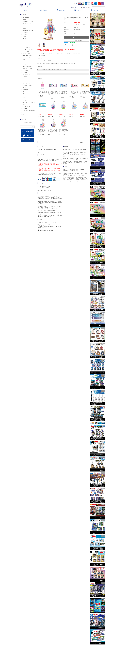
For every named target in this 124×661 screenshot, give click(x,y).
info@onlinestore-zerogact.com (46, 230)
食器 (23, 114)
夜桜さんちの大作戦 (26, 61)
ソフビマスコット (26, 78)
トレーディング (26, 89)
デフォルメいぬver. (26, 74)
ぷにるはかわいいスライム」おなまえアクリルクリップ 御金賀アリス (42, 112)
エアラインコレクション (27, 59)
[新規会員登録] (27, 132)
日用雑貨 (24, 97)
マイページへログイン (80, 7)
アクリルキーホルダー (27, 83)
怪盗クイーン (25, 26)
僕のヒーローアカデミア (27, 68)
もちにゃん (25, 34)
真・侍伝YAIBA (25, 32)
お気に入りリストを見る (27, 122)
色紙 (23, 93)
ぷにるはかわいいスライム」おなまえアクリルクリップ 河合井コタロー (63, 92)
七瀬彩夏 (24, 28)
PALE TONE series (26, 76)
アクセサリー (25, 100)
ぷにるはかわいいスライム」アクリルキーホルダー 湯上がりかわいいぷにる (53, 130)
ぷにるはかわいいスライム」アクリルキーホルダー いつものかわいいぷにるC (74, 112)
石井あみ (24, 19)
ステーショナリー (26, 95)
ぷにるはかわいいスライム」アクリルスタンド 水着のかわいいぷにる (64, 130)
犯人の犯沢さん (26, 70)
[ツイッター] (27, 137)
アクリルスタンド (26, 80)
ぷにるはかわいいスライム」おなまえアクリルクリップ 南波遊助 (85, 92)
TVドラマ (24, 38)
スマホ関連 (25, 108)
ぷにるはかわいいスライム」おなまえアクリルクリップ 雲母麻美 (74, 92)
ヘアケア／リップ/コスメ (27, 106)
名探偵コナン (25, 45)
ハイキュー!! (25, 64)
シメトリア (25, 42)
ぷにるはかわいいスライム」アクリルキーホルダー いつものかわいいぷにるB (64, 112)
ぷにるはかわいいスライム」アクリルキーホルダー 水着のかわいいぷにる (43, 130)
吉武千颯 (24, 36)
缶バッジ (24, 87)
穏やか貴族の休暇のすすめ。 (28, 21)
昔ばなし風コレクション (27, 55)
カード (24, 91)
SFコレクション (26, 51)
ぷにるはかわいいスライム (28, 30)
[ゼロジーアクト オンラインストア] (26, 7)
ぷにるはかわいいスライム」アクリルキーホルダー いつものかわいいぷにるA (53, 112)
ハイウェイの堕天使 (26, 47)
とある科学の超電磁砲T (27, 66)
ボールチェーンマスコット (28, 85)
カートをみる (88, 7)
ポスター (24, 104)
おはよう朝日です (26, 17)
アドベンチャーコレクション (28, 49)
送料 (73, 7)
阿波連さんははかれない (27, 23)
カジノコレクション (26, 57)
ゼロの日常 (25, 72)
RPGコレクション (26, 53)
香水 (23, 40)
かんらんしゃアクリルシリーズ (29, 102)
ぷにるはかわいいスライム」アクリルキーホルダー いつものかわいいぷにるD (85, 112)
